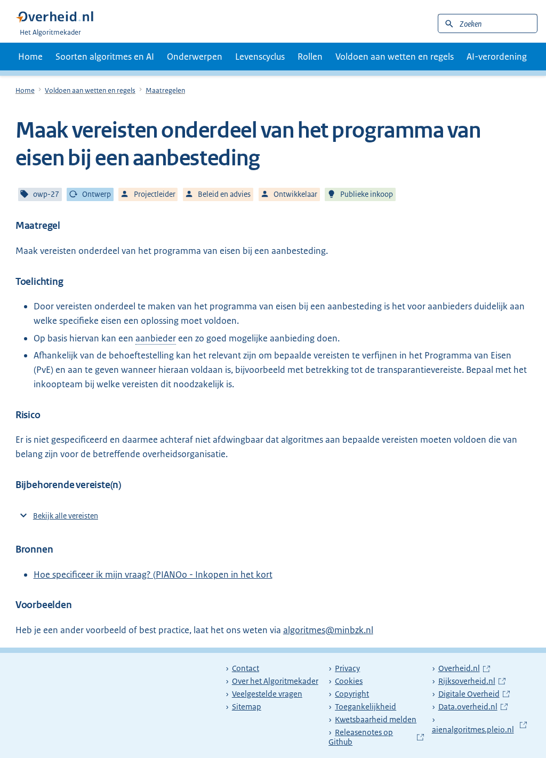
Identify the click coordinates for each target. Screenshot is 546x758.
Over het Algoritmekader (275, 681)
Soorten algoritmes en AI (104, 56)
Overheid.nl (464, 668)
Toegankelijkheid (365, 707)
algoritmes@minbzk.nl (328, 630)
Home (30, 56)
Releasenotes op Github (375, 737)
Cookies (349, 681)
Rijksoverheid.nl (472, 681)
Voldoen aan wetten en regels (394, 56)
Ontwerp (96, 194)
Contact (245, 668)
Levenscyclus (260, 56)
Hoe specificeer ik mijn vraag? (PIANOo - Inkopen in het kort (153, 574)
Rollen (310, 56)
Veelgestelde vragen (267, 694)
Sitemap (246, 707)
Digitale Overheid (474, 694)
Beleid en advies (224, 194)
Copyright (352, 694)
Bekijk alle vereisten (65, 516)
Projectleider (154, 194)
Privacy (347, 668)
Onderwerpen (194, 56)
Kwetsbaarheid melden (375, 719)
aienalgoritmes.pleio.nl (478, 725)
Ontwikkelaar (295, 194)
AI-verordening (497, 56)
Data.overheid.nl (473, 707)
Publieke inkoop (366, 194)
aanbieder (155, 338)
